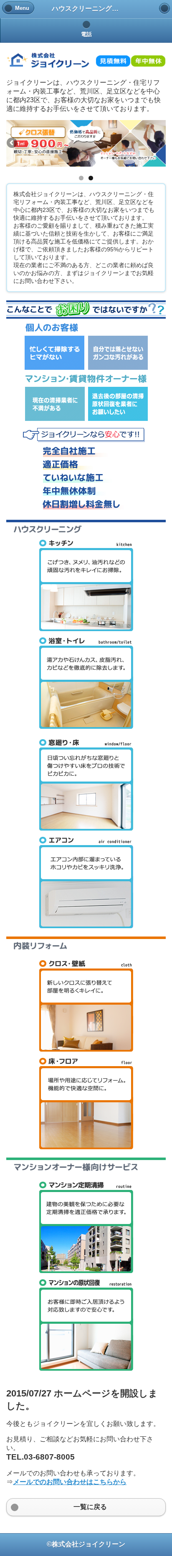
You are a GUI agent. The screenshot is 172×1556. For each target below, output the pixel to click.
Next (159, 143)
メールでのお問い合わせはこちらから (69, 1481)
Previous (12, 143)
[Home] (164, 8)
